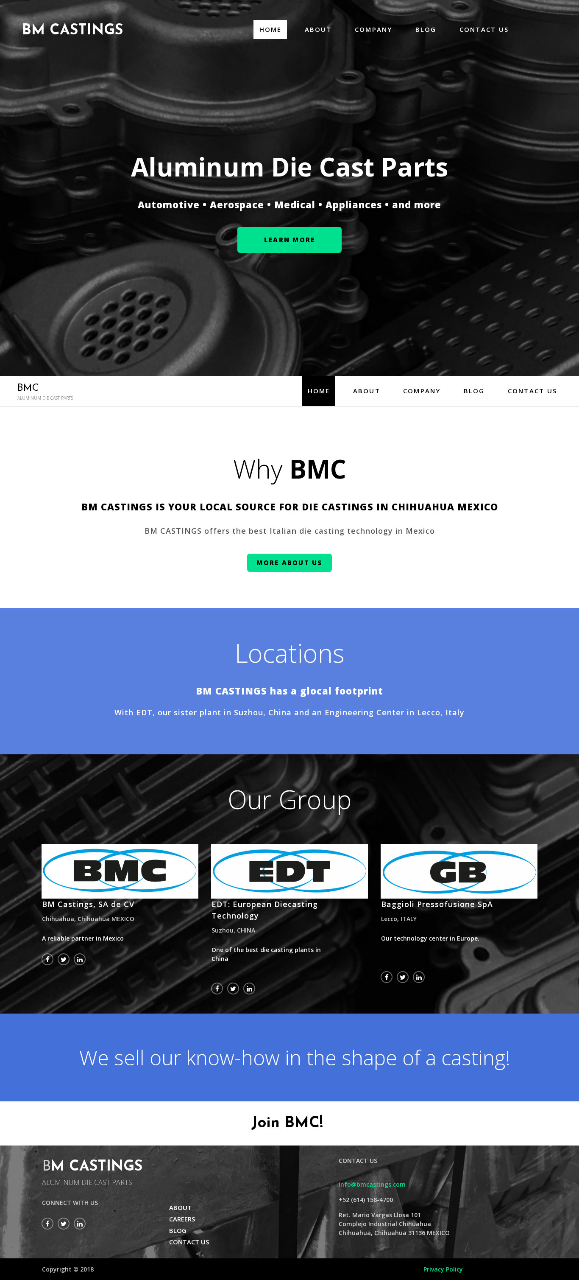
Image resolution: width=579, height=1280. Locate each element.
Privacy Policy (443, 1269)
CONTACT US (484, 29)
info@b (349, 1184)
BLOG (426, 29)
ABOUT (318, 29)
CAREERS (182, 1219)
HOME (270, 29)
